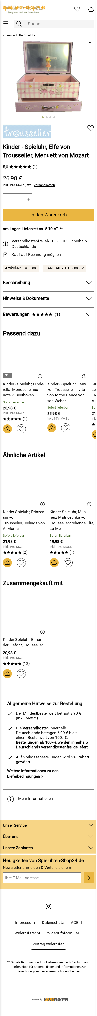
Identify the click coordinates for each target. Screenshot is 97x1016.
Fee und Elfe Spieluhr (20, 35)
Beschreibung (16, 282)
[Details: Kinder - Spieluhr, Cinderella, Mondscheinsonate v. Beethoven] (8, 375)
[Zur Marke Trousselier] (27, 131)
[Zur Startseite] (24, 9)
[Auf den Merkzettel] (90, 128)
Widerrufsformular (63, 933)
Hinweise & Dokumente (26, 298)
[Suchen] (20, 24)
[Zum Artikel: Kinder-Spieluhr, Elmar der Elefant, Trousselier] (25, 616)
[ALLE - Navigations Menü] (6, 23)
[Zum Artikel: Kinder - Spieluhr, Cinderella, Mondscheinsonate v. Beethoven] (24, 360)
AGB (75, 922)
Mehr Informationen (35, 798)
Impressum (25, 922)
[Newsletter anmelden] (89, 877)
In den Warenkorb (48, 215)
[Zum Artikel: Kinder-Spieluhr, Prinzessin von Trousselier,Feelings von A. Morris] (25, 488)
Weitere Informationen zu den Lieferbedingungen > (33, 773)
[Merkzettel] (77, 9)
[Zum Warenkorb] (91, 9)
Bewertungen (31, 314)
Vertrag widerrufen (48, 944)
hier (77, 971)
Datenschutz (53, 922)
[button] (89, 45)
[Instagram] (48, 906)
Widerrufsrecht (27, 933)
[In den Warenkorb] (7, 428)
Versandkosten (44, 185)
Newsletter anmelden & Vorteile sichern (37, 867)
